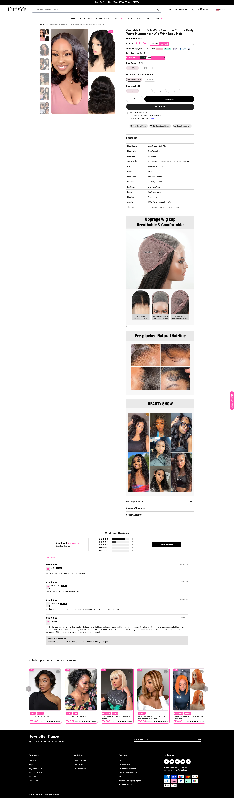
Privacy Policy (124, 765)
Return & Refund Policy (128, 773)
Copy (149, 58)
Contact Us (33, 781)
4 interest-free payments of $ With (140, 49)
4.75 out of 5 (73, 543)
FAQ (120, 761)
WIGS (117, 18)
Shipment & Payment (127, 769)
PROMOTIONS (153, 18)
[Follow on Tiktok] (188, 761)
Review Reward (80, 761)
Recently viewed (67, 660)
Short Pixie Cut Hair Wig (40, 716)
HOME (73, 18)
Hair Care (32, 777)
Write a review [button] (167, 544)
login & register (179, 10)
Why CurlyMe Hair (36, 769)
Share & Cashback (81, 765)
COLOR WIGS (102, 18)
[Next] (205, 689)
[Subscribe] (196, 739)
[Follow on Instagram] (171, 761)
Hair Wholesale (80, 769)
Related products (40, 660)
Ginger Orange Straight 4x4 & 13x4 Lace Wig (188, 717)
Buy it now (160, 107)
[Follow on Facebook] (166, 761)
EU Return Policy (125, 784)
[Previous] (28, 689)
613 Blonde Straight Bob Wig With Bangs (116, 717)
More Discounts (232, 400)
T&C (120, 777)
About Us (32, 761)
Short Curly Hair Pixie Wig (77, 716)
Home (42, 24)
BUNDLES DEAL (133, 18)
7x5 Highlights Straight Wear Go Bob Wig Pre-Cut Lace (151, 717)
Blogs (31, 765)
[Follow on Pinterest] (177, 761)
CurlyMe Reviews (36, 773)
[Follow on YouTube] (182, 761)
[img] (51, 564)
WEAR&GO (85, 18)
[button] (218, 10)
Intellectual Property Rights (130, 781)
